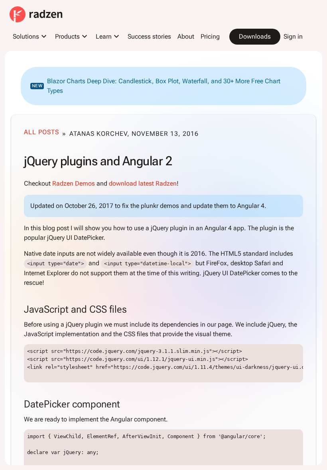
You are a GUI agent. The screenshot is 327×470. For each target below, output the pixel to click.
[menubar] (158, 37)
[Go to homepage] (36, 14)
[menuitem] (31, 37)
